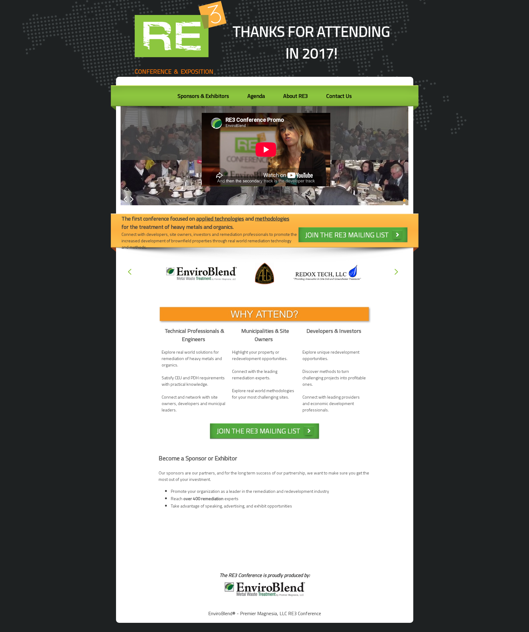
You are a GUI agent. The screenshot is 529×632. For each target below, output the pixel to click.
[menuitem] (203, 96)
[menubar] (264, 97)
